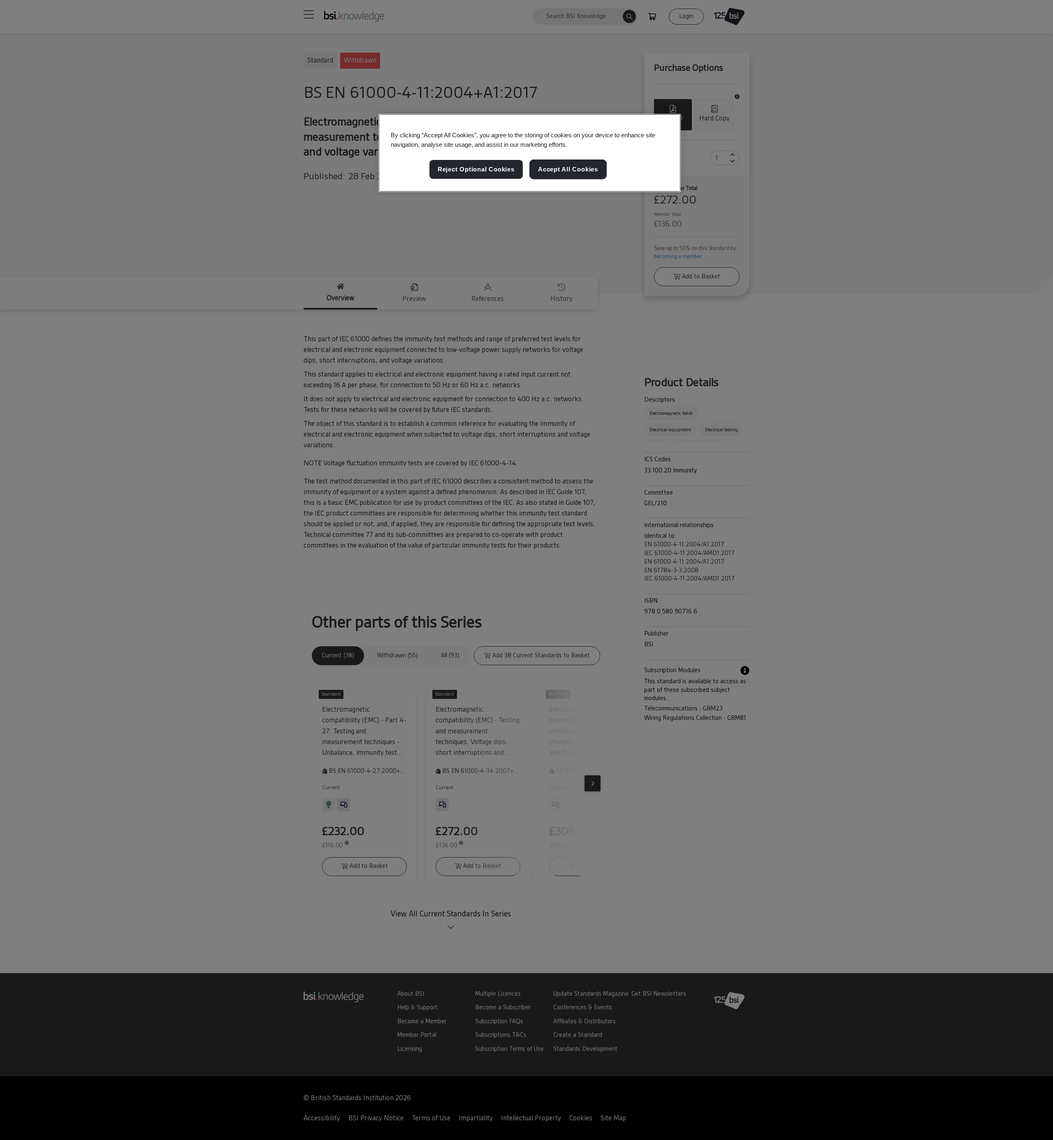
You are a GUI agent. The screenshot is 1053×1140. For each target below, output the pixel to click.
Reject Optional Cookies (476, 169)
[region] (529, 153)
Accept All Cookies (568, 169)
